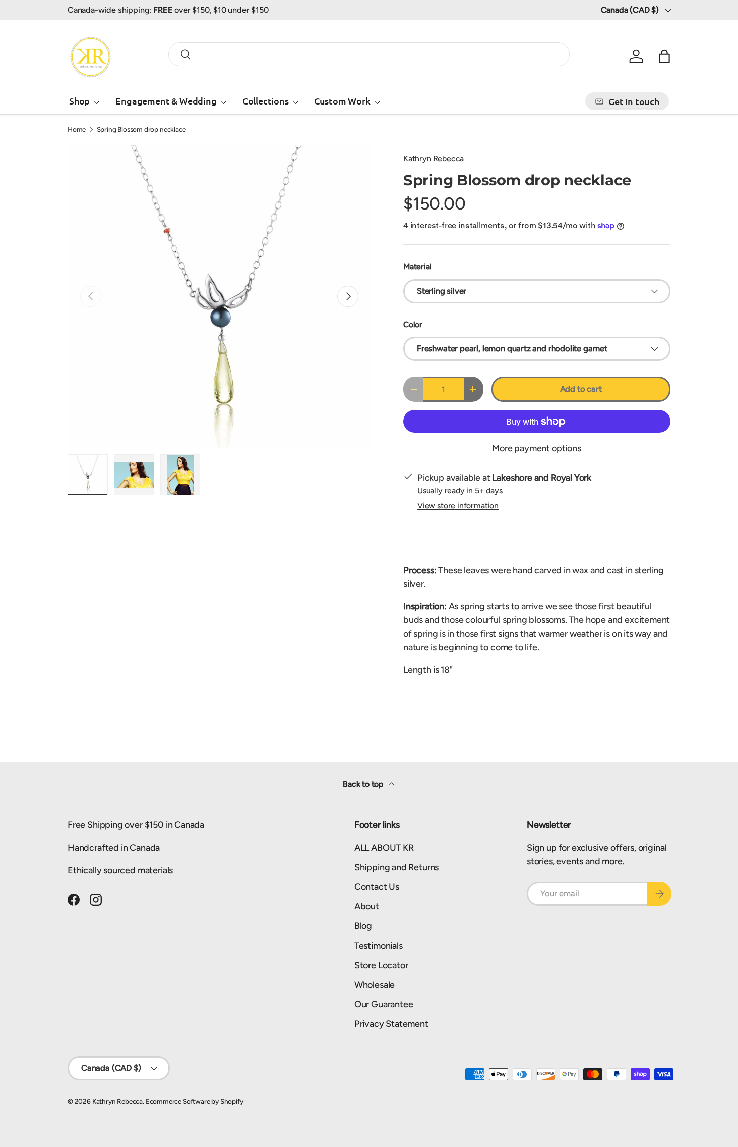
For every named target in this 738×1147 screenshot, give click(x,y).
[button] (664, 56)
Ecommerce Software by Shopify (194, 1101)
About (366, 906)
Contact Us (376, 886)
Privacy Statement (391, 1023)
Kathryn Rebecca (433, 158)
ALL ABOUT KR (384, 847)
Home (77, 129)
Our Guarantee (383, 1004)
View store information (458, 505)
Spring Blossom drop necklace (141, 129)
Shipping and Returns (396, 867)
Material (417, 266)
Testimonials (378, 945)
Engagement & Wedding (165, 101)
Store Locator (381, 965)
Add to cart (581, 389)
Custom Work (342, 101)
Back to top (364, 784)
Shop (79, 101)
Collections (265, 101)
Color (412, 324)
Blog (363, 925)
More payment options (536, 448)
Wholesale (374, 984)
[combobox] (369, 54)
